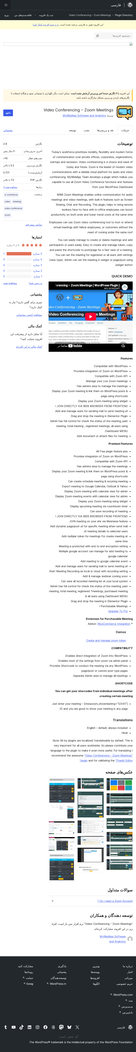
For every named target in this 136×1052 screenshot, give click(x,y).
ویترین (96, 966)
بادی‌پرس (126, 1012)
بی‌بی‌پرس (125, 1006)
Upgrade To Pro (118, 611)
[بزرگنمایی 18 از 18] (70, 858)
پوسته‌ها (95, 972)
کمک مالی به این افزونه (29, 346)
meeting (17, 201)
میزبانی (129, 978)
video (7, 201)
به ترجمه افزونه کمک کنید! (46, 24)
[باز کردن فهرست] (5, 5)
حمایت (28, 978)
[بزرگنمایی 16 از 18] (70, 825)
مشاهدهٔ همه (10, 283)
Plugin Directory (124, 15)
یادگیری (62, 966)
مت (129, 1000)
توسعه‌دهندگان (58, 978)
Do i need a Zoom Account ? (115, 901)
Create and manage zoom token (106, 640)
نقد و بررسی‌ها (105, 130)
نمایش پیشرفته (33, 224)
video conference (13, 208)
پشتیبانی (7, 130)
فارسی (121, 1027)
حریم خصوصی (124, 983)
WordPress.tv (56, 983)
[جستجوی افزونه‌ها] (97, 35)
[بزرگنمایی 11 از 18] (99, 840)
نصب (86, 130)
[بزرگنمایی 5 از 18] (128, 836)
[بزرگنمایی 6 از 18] (128, 849)
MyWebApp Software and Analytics (84, 115)
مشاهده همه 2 (10, 187)
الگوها (96, 983)
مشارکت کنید (25, 966)
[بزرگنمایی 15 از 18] (70, 810)
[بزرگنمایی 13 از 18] (99, 869)
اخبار (130, 972)
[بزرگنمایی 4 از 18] (128, 822)
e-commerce (11, 194)
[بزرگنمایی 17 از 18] (70, 841)
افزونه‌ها (95, 978)
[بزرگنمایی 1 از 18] (128, 782)
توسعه (72, 130)
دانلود (8, 112)
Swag (28, 983)
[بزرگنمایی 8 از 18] (99, 782)
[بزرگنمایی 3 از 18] (128, 810)
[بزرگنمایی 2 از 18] (128, 797)
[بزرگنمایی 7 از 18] (128, 863)
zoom (7, 215)
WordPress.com (121, 994)
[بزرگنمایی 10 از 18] (99, 824)
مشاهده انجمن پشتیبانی (29, 314)
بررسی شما (35, 283)
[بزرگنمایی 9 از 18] (99, 796)
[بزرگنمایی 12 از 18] (99, 852)
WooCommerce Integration (114, 623)
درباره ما (128, 966)
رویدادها (29, 972)
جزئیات (125, 130)
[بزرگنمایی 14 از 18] (70, 782)
